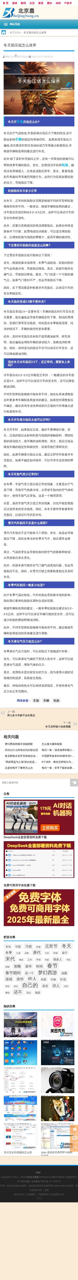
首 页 (6, 3)
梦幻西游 (47, 972)
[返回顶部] (74, 1147)
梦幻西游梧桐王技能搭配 (19, 744)
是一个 (29, 973)
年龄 (47, 959)
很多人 (57, 959)
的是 (43, 979)
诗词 (66, 986)
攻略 (17, 966)
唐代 (37, 952)
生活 (32, 3)
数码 (23, 3)
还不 (18, 992)
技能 (7, 966)
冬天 (66, 945)
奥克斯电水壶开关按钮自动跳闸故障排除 (22, 756)
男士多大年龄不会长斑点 (21, 715)
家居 (40, 3)
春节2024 (15, 32)
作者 (38, 946)
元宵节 (51, 946)
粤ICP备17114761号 (51, 1181)
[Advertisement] (39, 1241)
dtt (12, 56)
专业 (8, 946)
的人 (32, 978)
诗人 (56, 985)
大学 (47, 952)
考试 (16, 986)
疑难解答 (35, 1181)
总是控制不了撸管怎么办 (19, 767)
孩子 (64, 952)
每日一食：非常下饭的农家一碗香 (59, 767)
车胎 (20, 121)
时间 (39, 966)
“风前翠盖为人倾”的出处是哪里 (22, 761)
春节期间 (13, 972)
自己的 (30, 984)
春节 (52, 965)
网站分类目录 (58, 1176)
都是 (37, 992)
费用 (7, 992)
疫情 (20, 978)
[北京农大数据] (39, 13)
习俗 (28, 946)
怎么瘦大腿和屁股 (52, 744)
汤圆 (64, 973)
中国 (18, 946)
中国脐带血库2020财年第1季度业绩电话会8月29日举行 (59, 756)
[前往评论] (74, 1138)
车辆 (18, 139)
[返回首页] (74, 1129)
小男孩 (39, 1197)
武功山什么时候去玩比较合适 (21, 750)
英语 (45, 986)
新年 (28, 966)
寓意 (21, 959)
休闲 (58, 3)
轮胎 (65, 164)
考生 (7, 986)
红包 (63, 979)
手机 (68, 959)
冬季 (8, 952)
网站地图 (25, 1181)
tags (38, 1172)
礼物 (53, 979)
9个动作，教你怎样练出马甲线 (59, 761)
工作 (30, 959)
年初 (38, 959)
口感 (18, 953)
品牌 (27, 952)
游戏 (14, 3)
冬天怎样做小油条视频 (58, 726)
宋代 (10, 958)
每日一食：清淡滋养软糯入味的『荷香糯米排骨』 (59, 750)
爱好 (49, 3)
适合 (28, 992)
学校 (55, 952)
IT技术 (68, 3)
